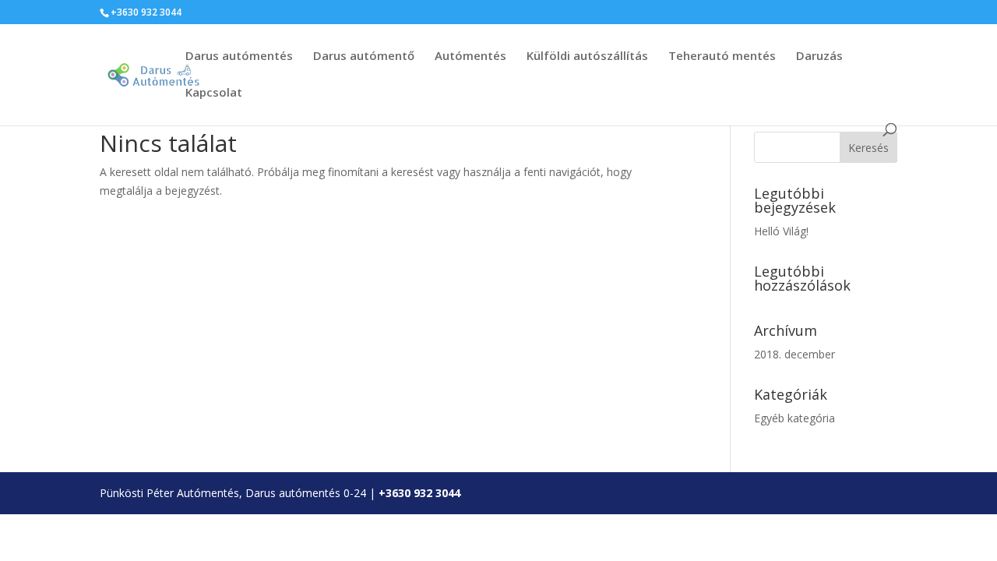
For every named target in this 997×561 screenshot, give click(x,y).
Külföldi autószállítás (587, 56)
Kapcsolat (213, 93)
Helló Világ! (781, 231)
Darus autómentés (239, 56)
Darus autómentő (363, 56)
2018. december (794, 354)
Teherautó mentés (722, 56)
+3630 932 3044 (419, 492)
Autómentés (470, 56)
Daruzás (819, 56)
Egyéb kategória (794, 418)
